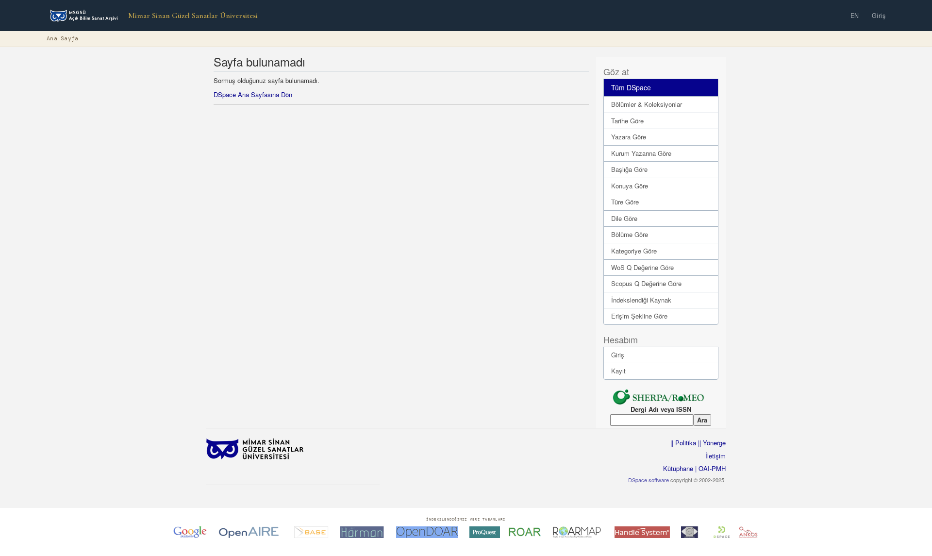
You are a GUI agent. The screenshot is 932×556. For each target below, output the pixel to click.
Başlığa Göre (629, 169)
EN (854, 15)
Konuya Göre (629, 185)
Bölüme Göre (629, 234)
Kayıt (618, 370)
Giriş (879, 15)
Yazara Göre (628, 136)
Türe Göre (625, 201)
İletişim (715, 455)
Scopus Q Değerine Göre (646, 283)
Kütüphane (678, 468)
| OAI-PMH (709, 468)
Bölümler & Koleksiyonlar (646, 104)
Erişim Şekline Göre (639, 315)
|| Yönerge (711, 442)
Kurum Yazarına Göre (641, 153)
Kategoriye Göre (634, 250)
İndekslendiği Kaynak (641, 299)
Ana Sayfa (63, 38)
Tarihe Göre (627, 120)
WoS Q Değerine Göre (642, 267)
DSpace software (648, 480)
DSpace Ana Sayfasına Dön (253, 94)
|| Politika (683, 442)
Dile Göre (624, 218)
